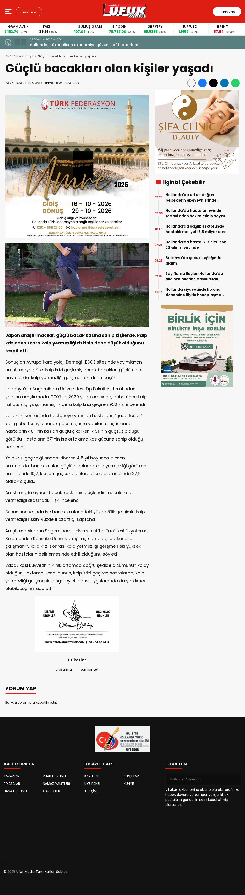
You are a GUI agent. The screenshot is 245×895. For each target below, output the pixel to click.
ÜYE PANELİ (92, 783)
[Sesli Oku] (191, 83)
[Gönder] (235, 779)
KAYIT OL (91, 776)
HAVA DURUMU (15, 791)
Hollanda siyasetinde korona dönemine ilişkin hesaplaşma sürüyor (193, 292)
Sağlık (29, 56)
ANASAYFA (13, 56)
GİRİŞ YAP (131, 776)
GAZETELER (51, 791)
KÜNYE (129, 783)
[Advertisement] (42, 826)
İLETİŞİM (90, 791)
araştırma (64, 669)
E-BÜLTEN (176, 764)
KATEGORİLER (19, 764)
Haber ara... (29, 11)
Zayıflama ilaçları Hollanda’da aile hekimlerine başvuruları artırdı (194, 276)
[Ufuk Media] (125, 11)
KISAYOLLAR (98, 764)
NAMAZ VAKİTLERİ (56, 783)
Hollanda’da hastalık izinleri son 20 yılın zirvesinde (196, 245)
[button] (17, 42)
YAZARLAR (11, 776)
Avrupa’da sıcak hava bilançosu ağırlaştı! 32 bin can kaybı (86, 45)
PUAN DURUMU (54, 776)
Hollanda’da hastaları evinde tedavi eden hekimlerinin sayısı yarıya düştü (195, 213)
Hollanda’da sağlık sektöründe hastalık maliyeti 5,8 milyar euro (196, 229)
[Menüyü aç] (9, 11)
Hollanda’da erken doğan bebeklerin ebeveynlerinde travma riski (191, 197)
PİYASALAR (12, 783)
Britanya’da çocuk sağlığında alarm (194, 260)
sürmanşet (89, 669)
